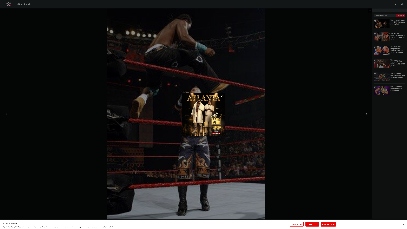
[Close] (403, 224)
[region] (203, 224)
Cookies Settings (296, 224)
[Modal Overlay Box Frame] (203, 114)
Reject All (312, 224)
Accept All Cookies (328, 224)
